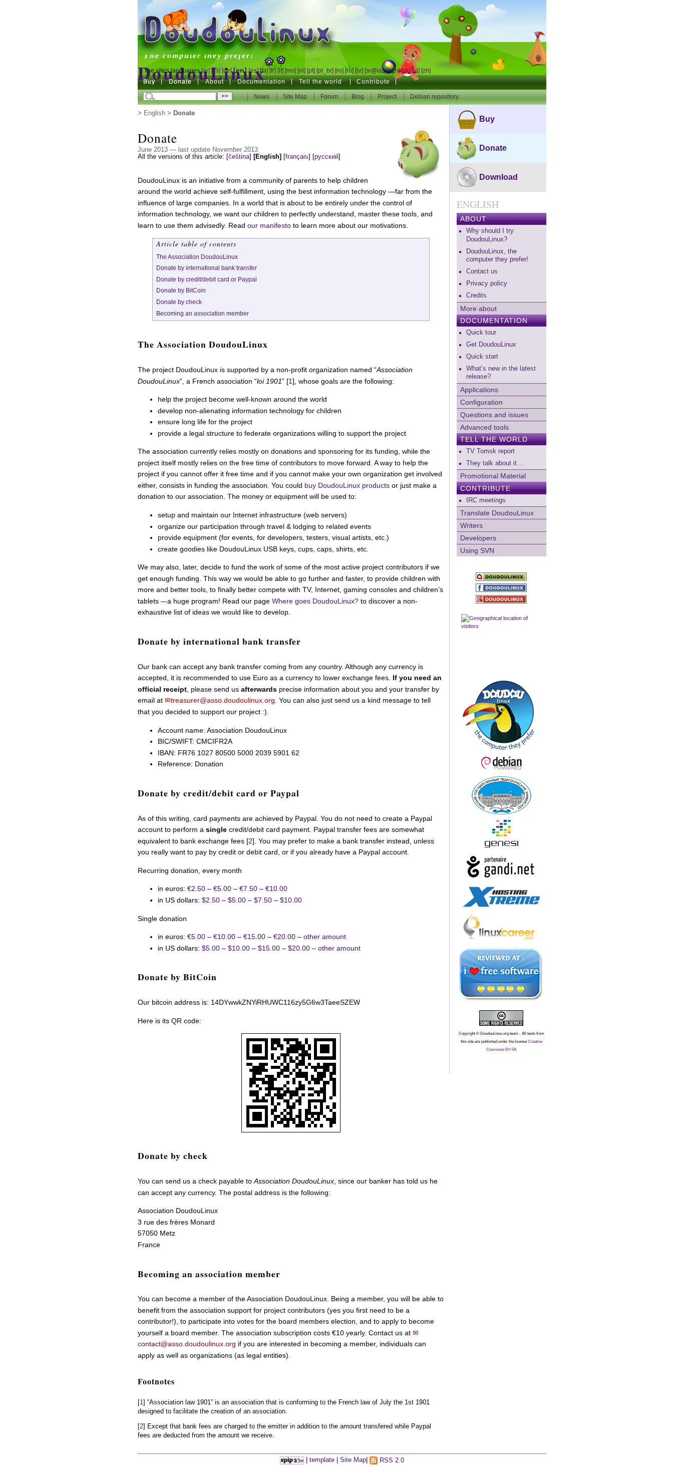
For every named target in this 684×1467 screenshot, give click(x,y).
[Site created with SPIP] (292, 1460)
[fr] (272, 70)
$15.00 (269, 948)
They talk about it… (494, 463)
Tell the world (494, 439)
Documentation (494, 321)
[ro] (339, 70)
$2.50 (211, 900)
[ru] (349, 70)
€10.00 (276, 889)
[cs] (215, 70)
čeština (238, 156)
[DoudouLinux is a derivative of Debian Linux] (502, 763)
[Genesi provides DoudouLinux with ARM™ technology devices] (502, 833)
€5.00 (222, 889)
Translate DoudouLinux (497, 513)
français (296, 156)
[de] (227, 70)
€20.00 (284, 937)
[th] (396, 70)
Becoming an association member (202, 313)
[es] (253, 70)
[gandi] (502, 866)
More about (478, 309)
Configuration (481, 402)
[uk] (406, 70)
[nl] (301, 70)
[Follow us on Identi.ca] (502, 576)
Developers (478, 538)
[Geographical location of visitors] (502, 640)
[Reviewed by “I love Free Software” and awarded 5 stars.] (502, 975)
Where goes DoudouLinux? (315, 601)
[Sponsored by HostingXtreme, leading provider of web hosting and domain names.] (502, 897)
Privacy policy (486, 283)
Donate (180, 82)
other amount (324, 937)
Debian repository (434, 97)
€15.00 (254, 937)
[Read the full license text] (502, 1018)
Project (388, 97)
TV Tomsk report (490, 451)
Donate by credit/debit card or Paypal (206, 279)
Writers (471, 525)
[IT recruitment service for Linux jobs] (502, 928)
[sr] (359, 70)
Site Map (295, 97)
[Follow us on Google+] (502, 599)
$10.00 (291, 900)
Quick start (482, 356)
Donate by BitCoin (181, 290)
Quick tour (481, 332)
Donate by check (179, 302)
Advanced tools (484, 427)
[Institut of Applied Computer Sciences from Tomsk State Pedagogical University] (502, 795)
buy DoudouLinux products (347, 485)
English (154, 113)
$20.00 (299, 948)
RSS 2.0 (391, 1460)
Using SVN (477, 550)
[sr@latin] (377, 70)
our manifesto (269, 225)
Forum (329, 97)
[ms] (290, 70)
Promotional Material (493, 476)
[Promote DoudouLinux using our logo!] (502, 714)
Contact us (482, 271)
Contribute (485, 488)
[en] (240, 70)
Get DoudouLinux (491, 344)
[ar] (205, 70)
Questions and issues (494, 415)
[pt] (311, 70)
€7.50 (248, 889)
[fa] (264, 70)
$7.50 (263, 900)
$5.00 (237, 900)
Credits (476, 295)
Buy (149, 82)
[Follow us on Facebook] (502, 587)
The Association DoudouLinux (197, 256)
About (473, 219)
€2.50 (196, 889)
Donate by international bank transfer (206, 267)
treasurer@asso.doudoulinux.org (223, 700)
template (321, 1460)
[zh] (426, 70)
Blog (359, 97)
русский (326, 156)
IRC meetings (486, 500)
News (262, 97)
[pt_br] (324, 70)
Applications (479, 390)
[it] (280, 70)
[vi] (416, 70)
